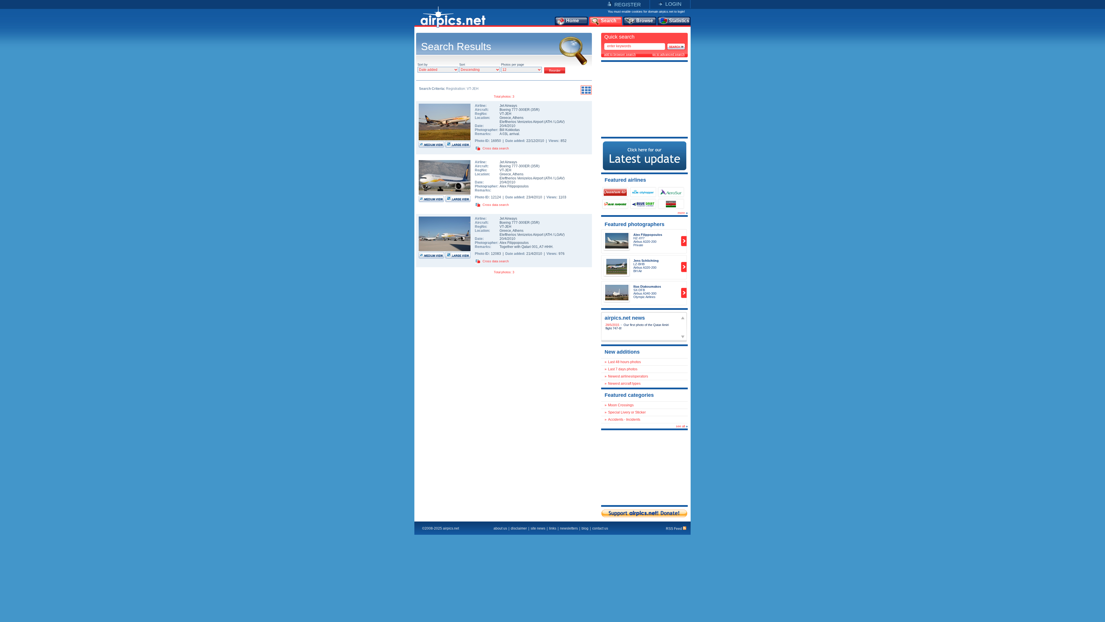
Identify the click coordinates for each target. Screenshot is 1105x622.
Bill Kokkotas (510, 130)
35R (535, 110)
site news (538, 528)
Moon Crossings (621, 405)
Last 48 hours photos (624, 362)
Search (608, 20)
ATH (548, 122)
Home (572, 20)
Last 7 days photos (622, 369)
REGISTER (627, 4)
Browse (644, 20)
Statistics (679, 20)
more (681, 213)
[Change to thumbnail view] (586, 94)
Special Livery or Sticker (627, 412)
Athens (518, 118)
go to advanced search (668, 54)
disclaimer (519, 528)
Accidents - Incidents (624, 420)
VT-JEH (505, 114)
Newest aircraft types (624, 384)
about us (500, 528)
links (552, 528)
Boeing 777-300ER (515, 110)
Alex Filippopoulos (514, 186)
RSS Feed (674, 529)
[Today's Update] (644, 169)
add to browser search (620, 54)
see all (680, 426)
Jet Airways (508, 106)
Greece (505, 118)
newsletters (569, 528)
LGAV (559, 122)
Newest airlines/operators (628, 376)
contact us (600, 528)
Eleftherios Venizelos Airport (521, 122)
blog (585, 528)
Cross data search (496, 148)
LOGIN (673, 4)
